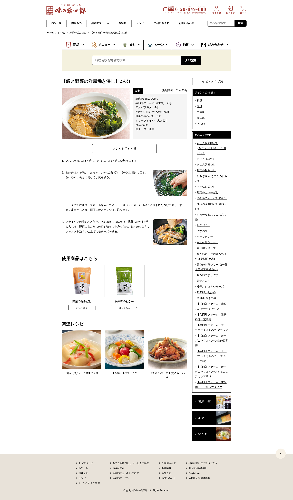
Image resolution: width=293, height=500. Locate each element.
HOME (50, 32)
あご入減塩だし (206, 158)
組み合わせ (215, 44)
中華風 (201, 112)
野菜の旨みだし (78, 32)
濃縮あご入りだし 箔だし (212, 198)
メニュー (104, 44)
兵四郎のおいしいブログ (126, 473)
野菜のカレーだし (207, 192)
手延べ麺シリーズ (207, 242)
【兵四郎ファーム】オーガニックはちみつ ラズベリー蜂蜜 (211, 356)
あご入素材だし (206, 164)
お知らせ (166, 473)
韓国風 (201, 117)
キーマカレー (205, 236)
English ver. (195, 473)
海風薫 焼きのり (206, 298)
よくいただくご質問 (89, 483)
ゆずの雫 (202, 231)
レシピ (140, 23)
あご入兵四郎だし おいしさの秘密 (131, 463)
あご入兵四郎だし (207, 143)
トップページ (86, 463)
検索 (240, 23)
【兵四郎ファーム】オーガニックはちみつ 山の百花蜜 (211, 340)
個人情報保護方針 (198, 468)
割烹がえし (203, 225)
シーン (159, 44)
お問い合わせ (186, 23)
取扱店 (122, 23)
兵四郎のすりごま (207, 275)
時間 (186, 44)
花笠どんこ (203, 280)
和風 (199, 100)
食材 (133, 44)
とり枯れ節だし (206, 186)
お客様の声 (118, 468)
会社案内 (166, 468)
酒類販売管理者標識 (199, 478)
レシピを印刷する (124, 148)
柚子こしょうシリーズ (210, 286)
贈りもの (76, 23)
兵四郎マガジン (121, 478)
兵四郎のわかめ (206, 292)
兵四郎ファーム (100, 23)
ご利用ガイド (161, 23)
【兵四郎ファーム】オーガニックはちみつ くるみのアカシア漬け (211, 371)
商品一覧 (56, 23)
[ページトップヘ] (281, 454)
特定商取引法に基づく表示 (203, 463)
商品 (76, 44)
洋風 (199, 106)
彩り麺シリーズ (206, 248)
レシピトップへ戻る (211, 81)
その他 (201, 123)
